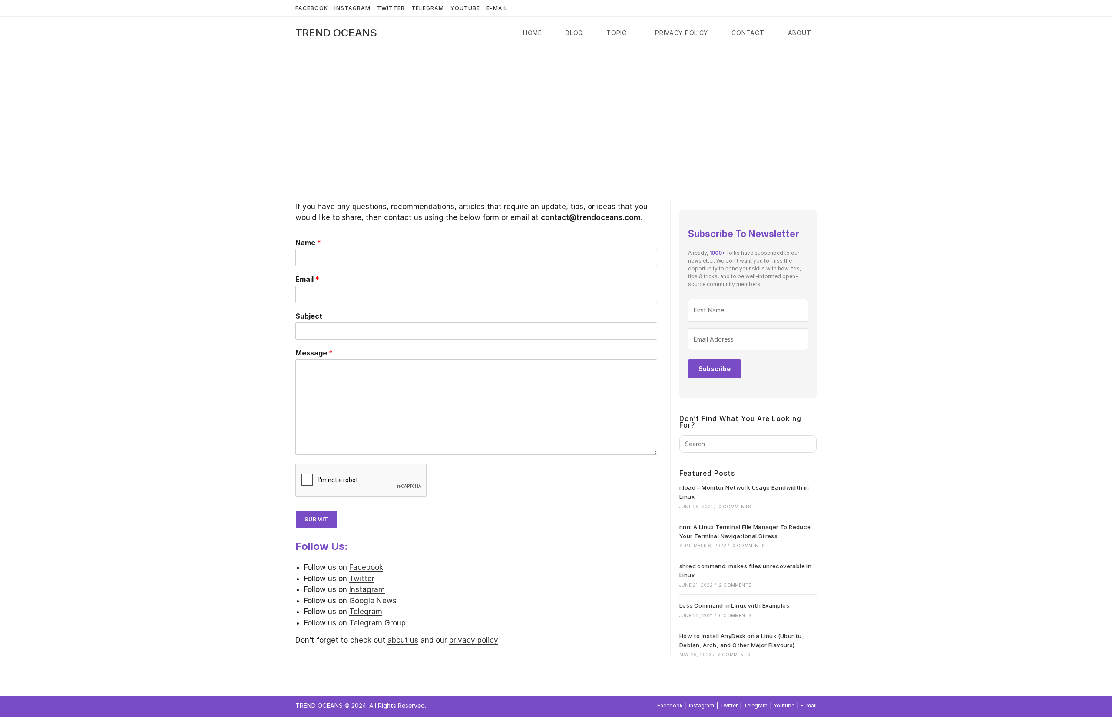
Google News (373, 600)
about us (402, 640)
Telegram (427, 8)
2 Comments (735, 585)
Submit (316, 519)
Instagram (352, 8)
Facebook (311, 8)
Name (308, 242)
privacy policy (473, 640)
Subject (308, 316)
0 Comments (734, 506)
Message (314, 353)
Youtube (465, 8)
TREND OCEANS (336, 32)
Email (307, 279)
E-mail (497, 8)
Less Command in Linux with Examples (734, 605)
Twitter (391, 8)
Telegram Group (377, 622)
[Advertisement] (556, 114)
